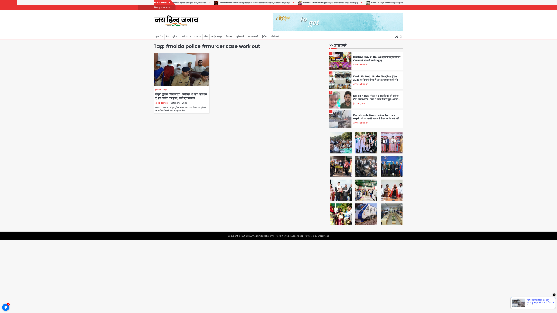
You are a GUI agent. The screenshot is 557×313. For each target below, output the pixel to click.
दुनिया (174, 36)
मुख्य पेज (159, 36)
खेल (206, 36)
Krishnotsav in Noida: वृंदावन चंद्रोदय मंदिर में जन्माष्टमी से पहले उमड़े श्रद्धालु (321, 2)
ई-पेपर (264, 36)
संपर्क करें (275, 36)
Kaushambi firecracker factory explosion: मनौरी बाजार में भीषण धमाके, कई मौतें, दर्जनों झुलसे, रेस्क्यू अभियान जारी (376, 117)
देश (167, 36)
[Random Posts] (397, 36)
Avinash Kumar (360, 63)
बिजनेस (229, 36)
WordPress (323, 235)
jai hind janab (161, 103)
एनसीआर (185, 36)
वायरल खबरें (253, 36)
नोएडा (165, 90)
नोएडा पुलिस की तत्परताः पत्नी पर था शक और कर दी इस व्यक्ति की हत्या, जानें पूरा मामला (181, 96)
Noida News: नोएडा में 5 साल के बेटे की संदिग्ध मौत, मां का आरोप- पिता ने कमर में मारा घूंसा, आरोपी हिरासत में (375, 98)
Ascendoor (297, 235)
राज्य (196, 36)
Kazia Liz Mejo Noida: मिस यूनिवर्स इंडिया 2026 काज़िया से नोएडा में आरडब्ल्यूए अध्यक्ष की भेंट (394, 2)
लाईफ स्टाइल (217, 36)
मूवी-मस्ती (240, 36)
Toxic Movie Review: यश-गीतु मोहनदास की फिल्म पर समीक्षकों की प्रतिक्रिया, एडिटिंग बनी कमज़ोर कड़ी (245, 2)
